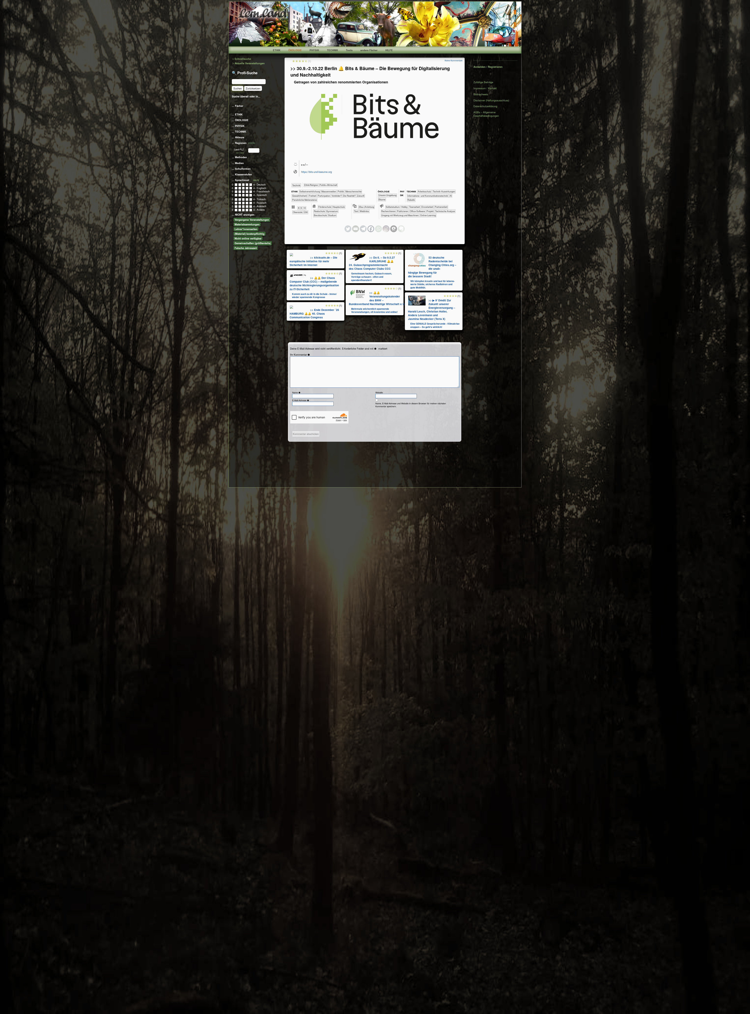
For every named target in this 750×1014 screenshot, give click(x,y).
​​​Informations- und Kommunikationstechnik (427, 195)
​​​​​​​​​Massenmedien (328, 191)
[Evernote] (401, 228)
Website (379, 392)
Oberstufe (297, 212)
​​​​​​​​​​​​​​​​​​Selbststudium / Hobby (397, 206)
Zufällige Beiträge (483, 82)
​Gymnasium (332, 211)
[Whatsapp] (378, 228)
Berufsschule (320, 215)
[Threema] (393, 228)
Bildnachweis (480, 94)
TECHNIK (332, 50)
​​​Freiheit (312, 195)
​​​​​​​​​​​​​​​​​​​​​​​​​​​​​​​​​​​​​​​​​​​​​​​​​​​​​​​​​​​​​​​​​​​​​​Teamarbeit (414, 206)
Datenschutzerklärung (485, 106)
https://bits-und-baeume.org (316, 172)
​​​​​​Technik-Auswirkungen (444, 191)
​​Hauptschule (339, 206)
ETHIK (276, 50)
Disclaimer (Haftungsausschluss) (491, 100)
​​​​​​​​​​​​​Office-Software (417, 211)
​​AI (451, 195)
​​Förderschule (324, 206)
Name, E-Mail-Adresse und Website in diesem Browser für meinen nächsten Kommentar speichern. (410, 405)
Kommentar (302, 354)
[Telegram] (363, 228)
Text (356, 211)
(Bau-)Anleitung (366, 206)
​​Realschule (319, 211)
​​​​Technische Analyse (445, 211)
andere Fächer (369, 50)
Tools (349, 50)
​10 (304, 207)
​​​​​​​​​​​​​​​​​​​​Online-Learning (428, 215)
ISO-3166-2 (240, 153)
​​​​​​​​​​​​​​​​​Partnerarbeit (441, 206)
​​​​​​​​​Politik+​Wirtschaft (328, 185)
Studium (332, 215)
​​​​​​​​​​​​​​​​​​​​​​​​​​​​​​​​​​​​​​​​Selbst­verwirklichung (309, 191)
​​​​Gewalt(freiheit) (299, 195)
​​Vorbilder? (337, 195)
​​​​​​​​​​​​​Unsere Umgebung (387, 195)
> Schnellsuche (241, 59)
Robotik (411, 199)
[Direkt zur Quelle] (291, 254)
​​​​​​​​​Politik (341, 191)
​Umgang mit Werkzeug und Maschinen (400, 215)
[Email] (355, 228)
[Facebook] (370, 228)
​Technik (296, 185)
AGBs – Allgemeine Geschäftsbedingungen (486, 114)
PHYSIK (314, 50)
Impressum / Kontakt (485, 88)
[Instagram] (386, 228)
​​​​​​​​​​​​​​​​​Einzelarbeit (427, 206)
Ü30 (306, 212)
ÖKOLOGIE (295, 50)
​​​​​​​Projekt (430, 211)
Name (296, 392)
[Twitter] (348, 228)
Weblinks (364, 211)
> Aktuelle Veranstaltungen (248, 63)
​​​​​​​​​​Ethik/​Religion (311, 185)
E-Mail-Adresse (301, 400)
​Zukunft (360, 195)
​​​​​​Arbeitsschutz (424, 191)
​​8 (298, 207)
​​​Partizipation (324, 195)
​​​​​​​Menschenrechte (354, 191)
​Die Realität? (349, 195)
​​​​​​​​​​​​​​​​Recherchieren (388, 211)
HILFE (389, 50)
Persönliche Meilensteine (304, 199)
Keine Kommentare (453, 60)
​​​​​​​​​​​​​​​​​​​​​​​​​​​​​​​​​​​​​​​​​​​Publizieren (402, 211)
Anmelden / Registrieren (488, 67)
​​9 (301, 207)
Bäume (382, 199)
